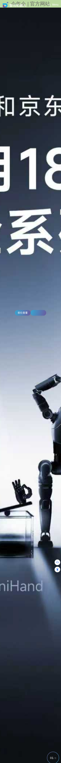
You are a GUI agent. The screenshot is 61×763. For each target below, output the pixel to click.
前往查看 (23, 312)
